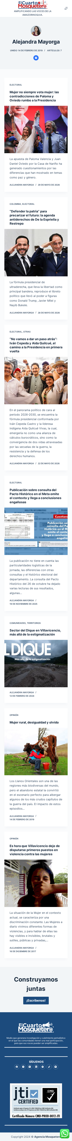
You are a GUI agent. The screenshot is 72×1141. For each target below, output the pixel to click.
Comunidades (18, 623)
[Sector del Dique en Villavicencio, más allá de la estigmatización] (36, 663)
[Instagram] (23, 1066)
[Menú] (66, 8)
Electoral (16, 84)
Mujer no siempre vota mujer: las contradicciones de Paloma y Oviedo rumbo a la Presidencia (34, 96)
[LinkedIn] (36, 1066)
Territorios (34, 623)
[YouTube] (55, 1066)
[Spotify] (42, 1066)
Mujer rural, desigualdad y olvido (34, 722)
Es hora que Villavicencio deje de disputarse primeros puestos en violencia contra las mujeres (35, 850)
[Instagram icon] (36, 57)
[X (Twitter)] (29, 1066)
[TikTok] (49, 1066)
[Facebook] (16, 1066)
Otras (27, 331)
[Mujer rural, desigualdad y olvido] (36, 751)
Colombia (15, 204)
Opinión (14, 715)
